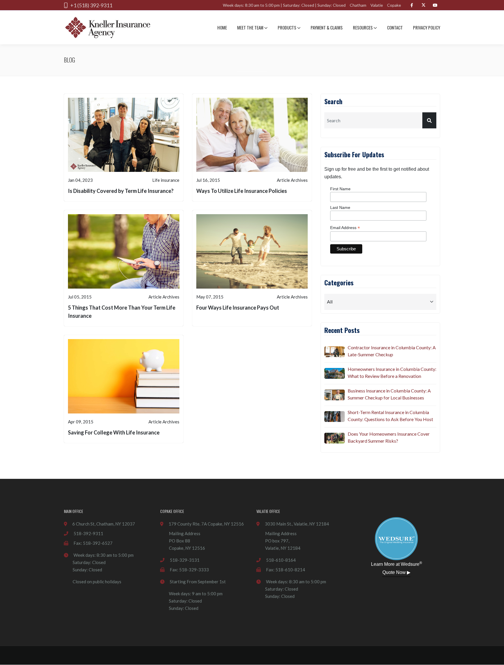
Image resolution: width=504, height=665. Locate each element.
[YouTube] (435, 5)
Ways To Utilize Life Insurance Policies (241, 191)
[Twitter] (423, 5)
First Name (340, 188)
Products (287, 27)
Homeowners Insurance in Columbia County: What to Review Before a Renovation (392, 372)
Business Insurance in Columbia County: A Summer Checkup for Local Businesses (389, 394)
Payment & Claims (327, 27)
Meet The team (250, 27)
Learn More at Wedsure (396, 564)
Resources (363, 27)
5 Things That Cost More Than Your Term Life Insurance (121, 311)
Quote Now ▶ (396, 572)
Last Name (340, 207)
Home (222, 27)
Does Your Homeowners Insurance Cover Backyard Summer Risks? (389, 437)
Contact (395, 27)
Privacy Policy (426, 27)
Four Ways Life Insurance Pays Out (237, 307)
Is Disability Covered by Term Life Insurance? (121, 191)
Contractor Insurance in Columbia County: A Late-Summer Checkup (392, 351)
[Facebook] (412, 5)
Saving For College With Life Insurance (114, 432)
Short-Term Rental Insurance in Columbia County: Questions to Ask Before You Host (390, 415)
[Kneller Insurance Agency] (107, 27)
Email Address (345, 228)
